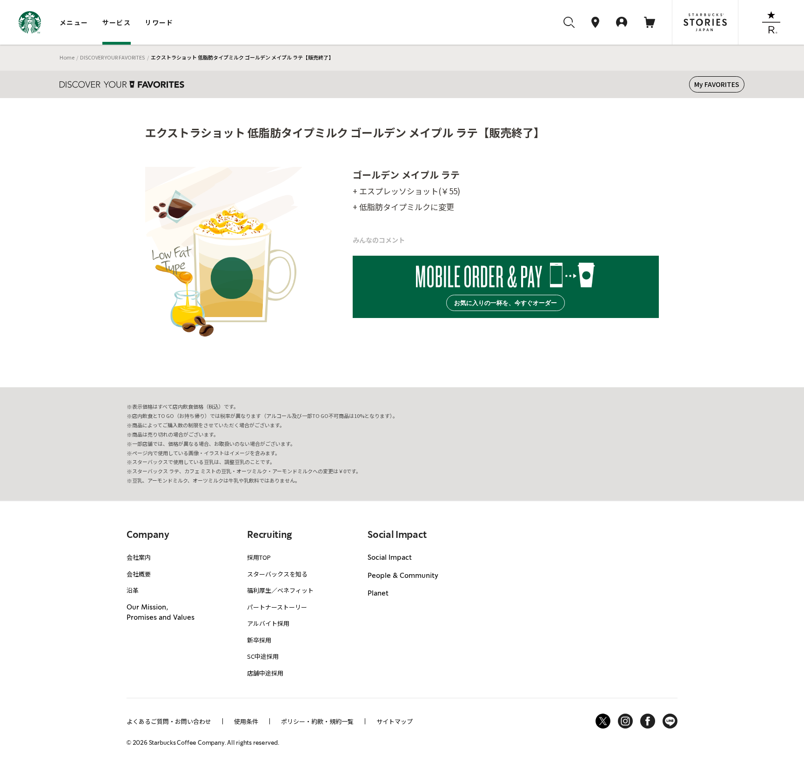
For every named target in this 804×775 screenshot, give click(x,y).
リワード (159, 22)
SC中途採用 (263, 656)
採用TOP (259, 557)
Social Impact (390, 558)
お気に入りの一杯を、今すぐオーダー (505, 302)
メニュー (74, 22)
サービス (116, 22)
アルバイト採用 (268, 623)
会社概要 (139, 574)
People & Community (403, 576)
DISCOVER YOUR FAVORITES (112, 57)
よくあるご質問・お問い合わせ (169, 721)
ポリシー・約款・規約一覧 (317, 721)
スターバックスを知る (277, 574)
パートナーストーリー (277, 607)
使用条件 (246, 721)
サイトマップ (394, 721)
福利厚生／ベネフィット (280, 590)
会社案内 (139, 557)
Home (67, 57)
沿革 (133, 590)
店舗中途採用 (265, 673)
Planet (378, 593)
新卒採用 (259, 640)
